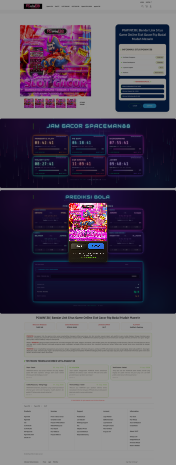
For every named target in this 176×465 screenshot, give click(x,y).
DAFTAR (96, 246)
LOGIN (78, 246)
